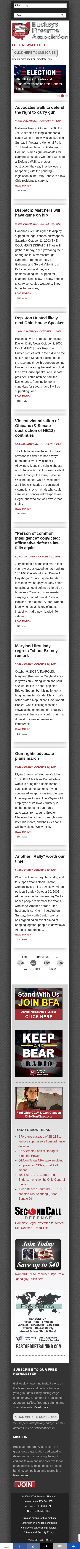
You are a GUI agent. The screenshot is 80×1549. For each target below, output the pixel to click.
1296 (20, 962)
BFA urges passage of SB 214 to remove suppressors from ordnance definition (41, 1141)
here (50, 59)
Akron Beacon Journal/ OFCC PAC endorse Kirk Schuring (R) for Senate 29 (41, 1194)
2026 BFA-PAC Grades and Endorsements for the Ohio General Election (38, 84)
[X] (46, 1546)
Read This (41, 1227)
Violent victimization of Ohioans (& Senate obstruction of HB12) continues (37, 428)
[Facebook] (20, 1546)
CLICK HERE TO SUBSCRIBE (35, 52)
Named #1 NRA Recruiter (32, 1274)
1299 (60, 962)
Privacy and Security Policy (39, 1532)
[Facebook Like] (33, 1546)
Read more (23, 185)
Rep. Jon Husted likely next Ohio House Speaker (39, 320)
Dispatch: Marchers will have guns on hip (37, 212)
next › (38, 968)
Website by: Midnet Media (40, 1540)
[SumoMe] (73, 1546)
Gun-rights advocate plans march (34, 756)
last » (52, 968)
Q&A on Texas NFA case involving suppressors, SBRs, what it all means (40, 1165)
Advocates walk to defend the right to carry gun (39, 110)
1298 (47, 962)
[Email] (60, 1546)
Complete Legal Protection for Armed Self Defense (39, 1225)
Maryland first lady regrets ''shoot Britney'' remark (37, 651)
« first (24, 956)
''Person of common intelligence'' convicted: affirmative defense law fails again (37, 540)
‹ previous (42, 956)
